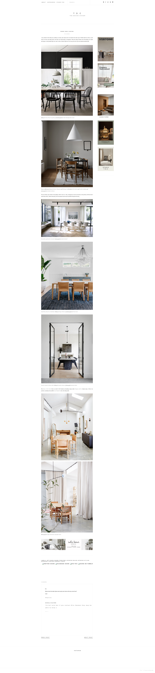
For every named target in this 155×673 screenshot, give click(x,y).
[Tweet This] (48, 564)
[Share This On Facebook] (63, 564)
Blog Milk (151, 670)
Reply (46, 593)
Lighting (51, 561)
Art (48, 560)
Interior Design (71, 560)
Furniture (62, 560)
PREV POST (45, 637)
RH (46, 588)
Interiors (44, 561)
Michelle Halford (50, 602)
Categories (51, 2)
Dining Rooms (54, 560)
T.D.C (77, 13)
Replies (49, 597)
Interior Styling (83, 560)
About (44, 2)
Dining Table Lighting (67, 31)
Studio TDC (61, 2)
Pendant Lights (60, 561)
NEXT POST (88, 637)
